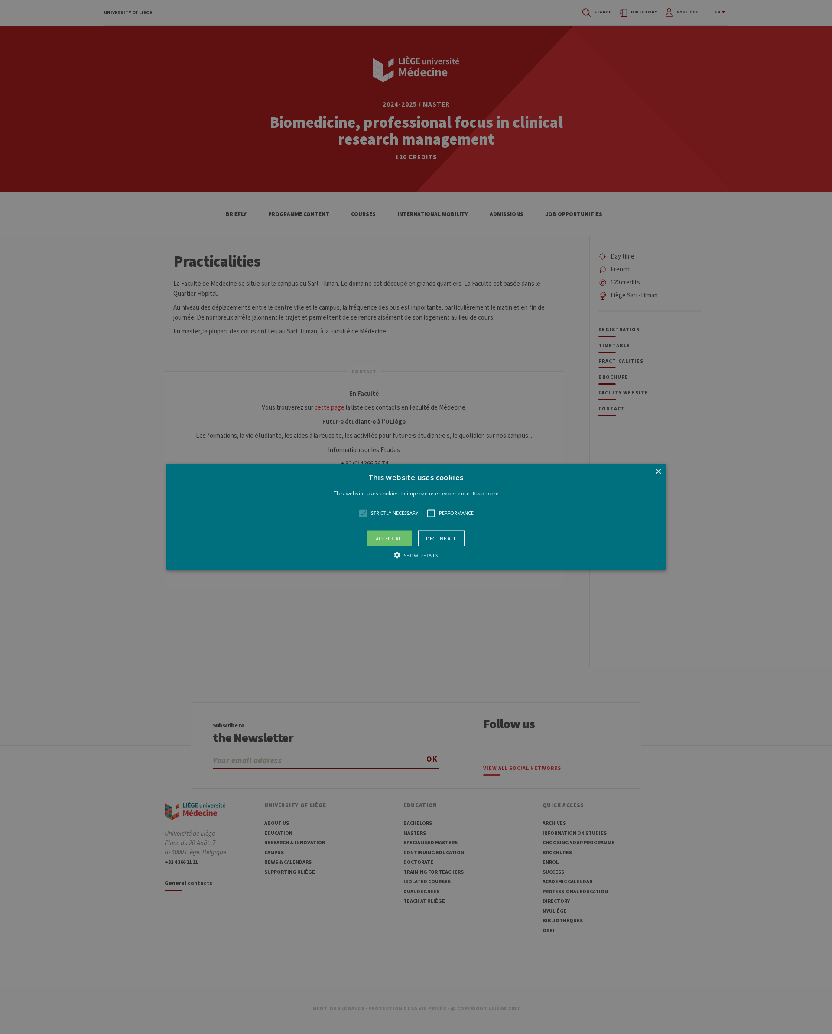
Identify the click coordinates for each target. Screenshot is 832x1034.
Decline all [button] (441, 538)
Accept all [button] (390, 538)
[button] (416, 517)
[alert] (416, 517)
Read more (485, 493)
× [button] (658, 472)
